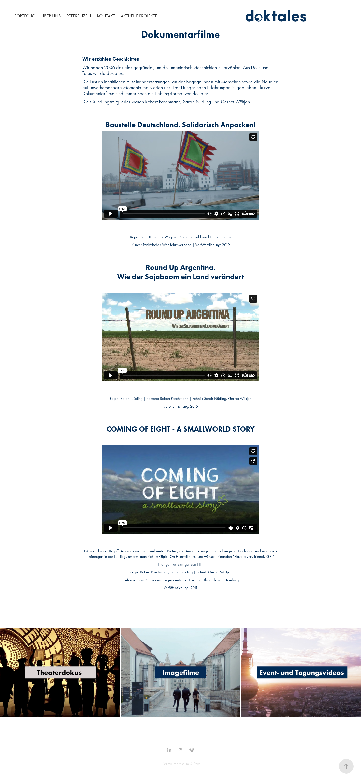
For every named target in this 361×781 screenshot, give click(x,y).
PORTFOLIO (24, 16)
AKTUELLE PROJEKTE (139, 16)
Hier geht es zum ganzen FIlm (180, 564)
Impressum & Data (186, 763)
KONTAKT (106, 16)
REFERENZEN (79, 16)
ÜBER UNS (51, 16)
